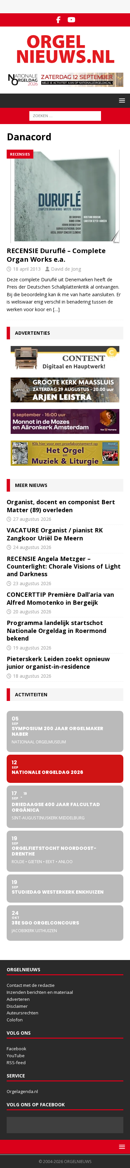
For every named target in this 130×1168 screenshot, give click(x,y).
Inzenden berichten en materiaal (40, 992)
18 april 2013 (27, 269)
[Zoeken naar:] (65, 115)
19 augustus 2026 (32, 648)
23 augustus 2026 (32, 583)
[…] (56, 309)
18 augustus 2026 (32, 676)
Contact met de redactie (31, 985)
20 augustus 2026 (32, 611)
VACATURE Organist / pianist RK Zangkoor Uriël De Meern (55, 534)
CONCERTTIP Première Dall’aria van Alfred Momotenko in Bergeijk (60, 598)
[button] (120, 100)
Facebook (16, 1049)
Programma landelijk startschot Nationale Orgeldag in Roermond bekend (56, 630)
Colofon (15, 1020)
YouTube (16, 1056)
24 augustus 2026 (32, 547)
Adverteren (18, 999)
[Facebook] (58, 20)
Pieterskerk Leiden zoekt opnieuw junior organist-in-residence (58, 662)
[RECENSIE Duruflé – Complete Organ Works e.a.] (65, 196)
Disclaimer (17, 1006)
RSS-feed (16, 1062)
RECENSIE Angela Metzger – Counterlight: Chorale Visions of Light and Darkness (64, 566)
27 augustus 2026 (32, 519)
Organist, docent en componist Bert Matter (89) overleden (61, 506)
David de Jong (66, 269)
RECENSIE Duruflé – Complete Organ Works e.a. (56, 255)
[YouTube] (71, 20)
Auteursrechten (22, 1013)
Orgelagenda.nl (22, 1091)
